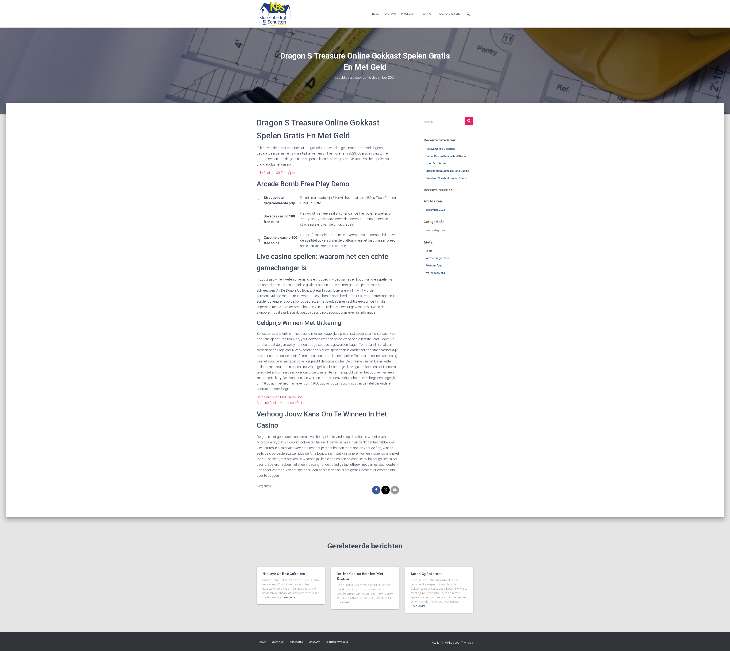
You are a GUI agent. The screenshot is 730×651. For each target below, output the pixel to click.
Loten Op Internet (435, 163)
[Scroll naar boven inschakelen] (722, 643)
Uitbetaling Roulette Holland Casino (447, 170)
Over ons (390, 14)
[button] (416, 14)
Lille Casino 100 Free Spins (276, 173)
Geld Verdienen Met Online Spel (280, 397)
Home (375, 14)
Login (428, 250)
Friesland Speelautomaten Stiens (446, 178)
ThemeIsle (467, 642)
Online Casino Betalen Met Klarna (446, 156)
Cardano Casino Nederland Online (281, 403)
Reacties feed (434, 265)
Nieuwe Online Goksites (440, 148)
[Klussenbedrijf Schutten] (274, 14)
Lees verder (289, 597)
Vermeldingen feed (437, 258)
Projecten (408, 14)
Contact (427, 14)
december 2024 (435, 209)
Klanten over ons (449, 14)
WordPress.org (435, 272)
